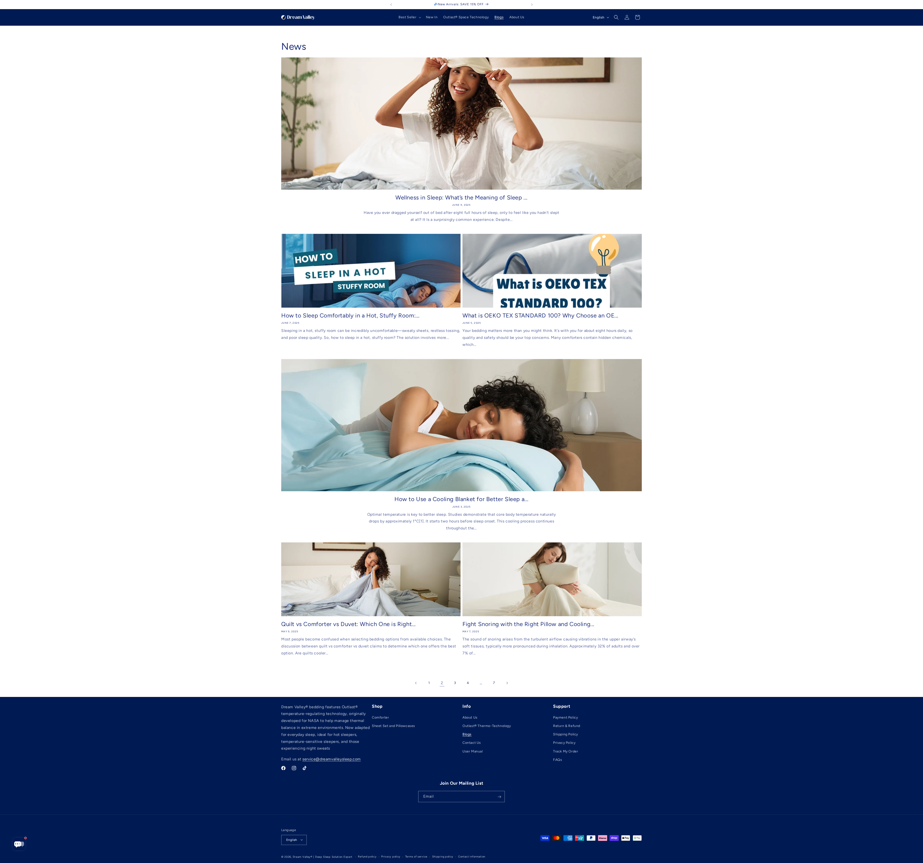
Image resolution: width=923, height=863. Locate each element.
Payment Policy (565, 717)
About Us (470, 717)
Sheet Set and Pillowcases (393, 726)
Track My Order (565, 751)
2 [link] (442, 683)
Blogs (467, 735)
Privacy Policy (564, 743)
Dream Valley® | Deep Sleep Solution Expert (322, 856)
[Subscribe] (499, 796)
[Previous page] (416, 683)
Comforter (380, 717)
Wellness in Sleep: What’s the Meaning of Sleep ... (461, 197)
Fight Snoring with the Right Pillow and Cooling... (528, 624)
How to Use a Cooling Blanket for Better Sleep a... (461, 499)
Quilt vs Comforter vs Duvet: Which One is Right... (348, 624)
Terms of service (416, 856)
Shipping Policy (565, 735)
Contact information (471, 856)
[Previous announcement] (391, 4)
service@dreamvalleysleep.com (331, 759)
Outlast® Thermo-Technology (486, 726)
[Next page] (507, 683)
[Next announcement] (532, 4)
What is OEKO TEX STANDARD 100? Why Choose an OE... (540, 315)
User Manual (472, 751)
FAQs (557, 760)
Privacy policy (390, 856)
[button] (409, 17)
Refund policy (367, 856)
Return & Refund (566, 726)
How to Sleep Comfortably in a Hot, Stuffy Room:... (350, 315)
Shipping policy (443, 856)
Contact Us (471, 743)
